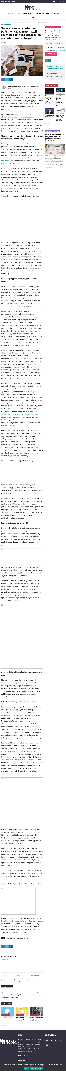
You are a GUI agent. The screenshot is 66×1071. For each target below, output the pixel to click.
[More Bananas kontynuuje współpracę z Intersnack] (22, 1011)
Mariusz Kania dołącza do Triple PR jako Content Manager (36, 1019)
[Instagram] (60, 1)
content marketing (10, 938)
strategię (19, 114)
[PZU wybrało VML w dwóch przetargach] (7, 1011)
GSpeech (40, 88)
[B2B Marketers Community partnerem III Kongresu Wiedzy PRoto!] (60, 111)
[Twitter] (63, 1)
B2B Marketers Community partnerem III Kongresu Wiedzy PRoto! (60, 118)
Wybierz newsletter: (50, 39)
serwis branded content (22, 938)
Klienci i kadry (5, 1015)
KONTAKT (21, 1061)
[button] (33, 18)
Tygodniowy (60, 47)
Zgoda (26, 1068)
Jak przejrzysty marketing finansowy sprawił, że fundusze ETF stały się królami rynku (54, 137)
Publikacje (9, 24)
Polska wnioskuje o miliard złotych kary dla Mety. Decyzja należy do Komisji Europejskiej (49, 100)
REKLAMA (21, 1056)
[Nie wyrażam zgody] (64, 1066)
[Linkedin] (11, 79)
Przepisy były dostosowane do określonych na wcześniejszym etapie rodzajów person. (19, 414)
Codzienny (50, 47)
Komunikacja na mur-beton (35, 994)
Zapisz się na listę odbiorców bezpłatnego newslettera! (55, 32)
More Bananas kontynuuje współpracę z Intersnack (22, 1019)
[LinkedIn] (54, 1)
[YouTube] (47, 1045)
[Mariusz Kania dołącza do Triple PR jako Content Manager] (36, 1011)
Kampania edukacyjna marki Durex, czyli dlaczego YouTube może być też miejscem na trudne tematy (11, 995)
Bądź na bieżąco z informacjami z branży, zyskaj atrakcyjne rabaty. (53, 36)
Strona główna (4, 22)
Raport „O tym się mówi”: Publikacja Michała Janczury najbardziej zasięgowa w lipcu (60, 100)
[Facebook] (57, 1)
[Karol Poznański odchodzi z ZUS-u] (49, 111)
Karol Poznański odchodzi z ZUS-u (49, 117)
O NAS (20, 1035)
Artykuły (11, 22)
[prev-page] (2, 1024)
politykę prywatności (60, 50)
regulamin (53, 50)
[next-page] (5, 1024)
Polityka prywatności (36, 1068)
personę (38, 114)
